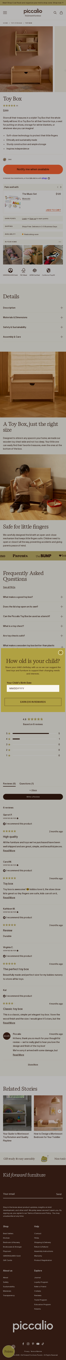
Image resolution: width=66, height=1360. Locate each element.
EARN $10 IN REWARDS (33, 702)
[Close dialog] (60, 652)
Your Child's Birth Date (19, 682)
